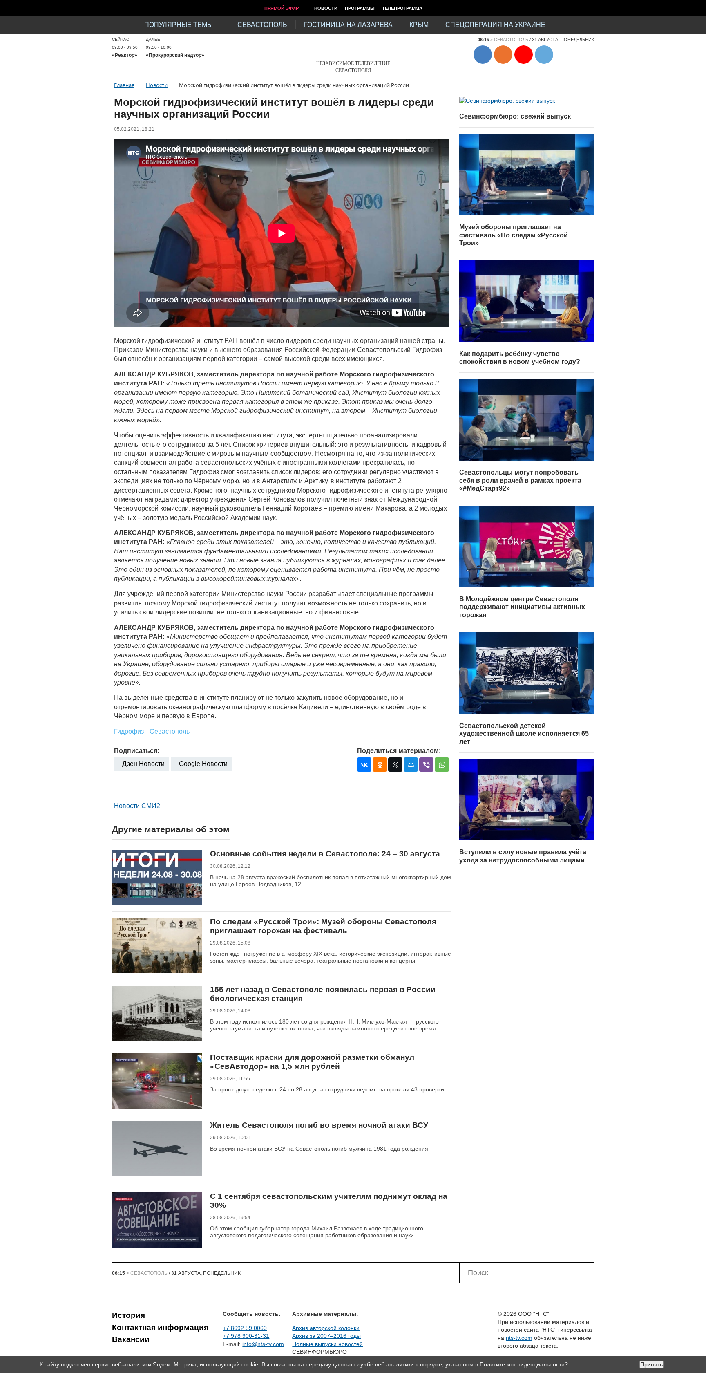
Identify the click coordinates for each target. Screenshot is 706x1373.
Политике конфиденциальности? (524, 1364)
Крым (419, 24)
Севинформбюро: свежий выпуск (515, 116)
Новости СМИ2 (137, 805)
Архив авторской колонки (326, 1328)
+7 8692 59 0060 (245, 1328)
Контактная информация (160, 1327)
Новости (325, 8)
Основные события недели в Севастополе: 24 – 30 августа (325, 853)
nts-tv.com (519, 1338)
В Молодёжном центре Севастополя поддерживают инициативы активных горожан (522, 607)
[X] (395, 764)
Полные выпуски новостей (327, 1344)
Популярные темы (178, 24)
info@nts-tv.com (263, 1344)
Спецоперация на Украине (495, 24)
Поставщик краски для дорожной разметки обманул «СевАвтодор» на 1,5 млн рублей (312, 1062)
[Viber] (426, 764)
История (128, 1315)
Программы (360, 8)
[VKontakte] (364, 764)
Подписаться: (136, 750)
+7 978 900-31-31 (246, 1336)
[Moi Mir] (411, 764)
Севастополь (262, 24)
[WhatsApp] (442, 764)
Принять (651, 1364)
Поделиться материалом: (399, 750)
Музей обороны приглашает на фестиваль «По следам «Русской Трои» (513, 235)
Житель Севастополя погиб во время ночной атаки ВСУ (319, 1125)
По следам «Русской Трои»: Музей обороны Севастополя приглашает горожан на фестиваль (323, 926)
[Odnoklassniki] (380, 764)
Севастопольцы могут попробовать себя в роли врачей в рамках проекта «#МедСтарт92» (520, 480)
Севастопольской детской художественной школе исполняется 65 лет (524, 733)
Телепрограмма (402, 8)
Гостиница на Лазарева (348, 24)
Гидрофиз (129, 731)
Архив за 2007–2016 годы (326, 1336)
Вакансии (131, 1339)
